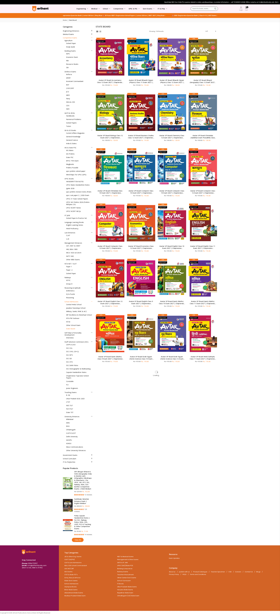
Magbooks (70, 164)
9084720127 (33, 563)
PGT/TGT (69, 409)
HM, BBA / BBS (72, 249)
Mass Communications (74, 447)
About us (172, 572)
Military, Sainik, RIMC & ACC (76, 311)
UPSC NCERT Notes (73, 208)
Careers (238, 572)
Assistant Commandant (74, 81)
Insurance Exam (72, 57)
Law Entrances (70, 233)
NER (67, 109)
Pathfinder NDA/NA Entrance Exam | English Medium (81, 501)
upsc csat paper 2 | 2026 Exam (77, 195)
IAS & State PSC (70, 148)
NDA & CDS (70, 102)
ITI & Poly (161, 9)
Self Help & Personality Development (73, 334)
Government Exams (70, 455)
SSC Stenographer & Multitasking (78, 369)
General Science (72, 140)
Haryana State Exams (125, 590)
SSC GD (69, 358)
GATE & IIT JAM (122, 563)
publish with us (184, 572)
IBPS (68, 54)
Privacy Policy (174, 574)
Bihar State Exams (71, 590)
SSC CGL (69, 348)
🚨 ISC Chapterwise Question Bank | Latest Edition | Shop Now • (201, 15)
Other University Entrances (76, 450)
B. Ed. (68, 395)
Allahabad (69, 419)
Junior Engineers (72, 388)
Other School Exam (73, 325)
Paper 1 (69, 267)
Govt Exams (147, 9)
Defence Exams (70, 72)
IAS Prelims (70, 154)
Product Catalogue (200, 572)
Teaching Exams (71, 392)
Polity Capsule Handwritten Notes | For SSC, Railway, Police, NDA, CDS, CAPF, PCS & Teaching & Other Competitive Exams (82, 522)
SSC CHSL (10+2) (72, 351)
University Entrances (72, 417)
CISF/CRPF (70, 88)
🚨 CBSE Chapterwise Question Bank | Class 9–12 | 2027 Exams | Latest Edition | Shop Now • (99, 15)
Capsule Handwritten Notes (76, 372)
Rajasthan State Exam (125, 593)
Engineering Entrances (71, 31)
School (105, 9)
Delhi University (72, 437)
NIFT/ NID (70, 256)
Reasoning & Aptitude (73, 288)
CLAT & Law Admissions (72, 563)
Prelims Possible (72, 168)
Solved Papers (71, 123)
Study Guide (70, 47)
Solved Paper (71, 43)
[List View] (100, 31)
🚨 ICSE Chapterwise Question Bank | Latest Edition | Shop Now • (155, 15)
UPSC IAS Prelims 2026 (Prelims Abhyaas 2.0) (77, 203)
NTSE (68, 322)
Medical (94, 9)
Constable (70, 381)
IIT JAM (67, 215)
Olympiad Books (70, 587)
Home (65, 20)
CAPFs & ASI (70, 345)
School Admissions (71, 302)
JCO (67, 92)
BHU (68, 426)
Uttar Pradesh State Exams (127, 587)
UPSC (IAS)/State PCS (125, 565)
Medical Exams (68, 34)
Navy (68, 99)
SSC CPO (69, 362)
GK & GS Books (70, 130)
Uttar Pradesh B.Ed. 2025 (75, 399)
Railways (68, 277)
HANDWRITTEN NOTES (75, 181)
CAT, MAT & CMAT (73, 246)
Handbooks (70, 116)
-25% (100, 38)
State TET (70, 412)
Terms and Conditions (198, 574)
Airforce (69, 74)
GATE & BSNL (70, 113)
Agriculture (68, 40)
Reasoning (70, 298)
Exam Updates (174, 558)
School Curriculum (69, 459)
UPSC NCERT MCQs (73, 211)
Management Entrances (73, 243)
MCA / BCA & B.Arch (73, 253)
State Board (70, 329)
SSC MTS (69, 355)
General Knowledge (73, 137)
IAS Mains (70, 150)
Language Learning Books (74, 222)
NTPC (68, 280)
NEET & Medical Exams (125, 557)
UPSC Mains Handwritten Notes (78, 185)
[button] (246, 9)
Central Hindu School (74, 304)
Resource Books (72, 64)
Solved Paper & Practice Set (76, 218)
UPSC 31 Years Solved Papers (77, 199)
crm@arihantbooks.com (37, 565)
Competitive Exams (70, 38)
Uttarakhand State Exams (73, 593)
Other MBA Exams (73, 260)
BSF (67, 85)
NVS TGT (69, 405)
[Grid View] (97, 31)
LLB (67, 239)
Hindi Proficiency (72, 228)
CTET (68, 402)
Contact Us (249, 572)
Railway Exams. (122, 572)
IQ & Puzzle (70, 294)
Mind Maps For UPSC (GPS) (76, 175)
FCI (67, 385)
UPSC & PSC (133, 9)
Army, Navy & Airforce (72, 578)
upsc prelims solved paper (75, 171)
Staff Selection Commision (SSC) (76, 342)
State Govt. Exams (71, 581)
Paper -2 (69, 270)
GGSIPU (69, 440)
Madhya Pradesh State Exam (75, 596)
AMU (68, 423)
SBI (67, 67)
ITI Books (120, 584)
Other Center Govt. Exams (126, 578)
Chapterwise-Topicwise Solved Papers (77, 377)
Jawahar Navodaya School (75, 308)
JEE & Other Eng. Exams (72, 557)
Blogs (258, 572)
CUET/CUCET (71, 433)
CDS (67, 106)
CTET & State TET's (71, 575)
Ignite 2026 (70, 188)
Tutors (68, 126)
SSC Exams (68, 572)
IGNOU (68, 443)
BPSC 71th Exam (72, 161)
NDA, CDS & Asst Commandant (75, 565)
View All (78, 540)
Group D (69, 284)
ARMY (68, 78)
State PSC (70, 157)
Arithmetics (70, 291)
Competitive (118, 9)
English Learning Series (74, 225)
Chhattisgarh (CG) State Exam (128, 596)
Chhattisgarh (70, 430)
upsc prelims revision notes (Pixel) (78, 192)
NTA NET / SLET (71, 264)
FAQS (184, 574)
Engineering (81, 9)
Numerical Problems (73, 119)
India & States (71, 143)
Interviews (70, 338)
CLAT (68, 235)
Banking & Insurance (124, 569)
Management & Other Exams (127, 559)
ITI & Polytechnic (69, 462)
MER (68, 95)
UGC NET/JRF (69, 569)
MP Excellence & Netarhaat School (79, 315)
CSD (230, 572)
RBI (67, 61)
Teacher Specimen (218, 572)
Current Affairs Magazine (75, 133)
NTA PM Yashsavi (72, 318)
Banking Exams (70, 51)
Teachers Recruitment (125, 575)
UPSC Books (69, 179)
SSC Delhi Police (72, 365)
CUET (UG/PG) (69, 559)
